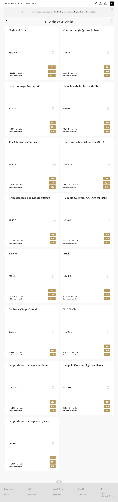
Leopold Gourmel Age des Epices (29, 421)
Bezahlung (8, 489)
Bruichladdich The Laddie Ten (81, 86)
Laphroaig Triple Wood (23, 309)
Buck (66, 253)
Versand (7, 494)
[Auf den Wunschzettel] (54, 52)
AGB (29, 489)
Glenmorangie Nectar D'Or (25, 86)
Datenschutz (32, 494)
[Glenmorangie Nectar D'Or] (32, 109)
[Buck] (87, 276)
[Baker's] (32, 276)
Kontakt (81, 489)
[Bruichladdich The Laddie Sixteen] (32, 220)
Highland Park (17, 30)
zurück (7, 21)
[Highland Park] (32, 53)
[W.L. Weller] (87, 332)
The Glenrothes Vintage (23, 142)
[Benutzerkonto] (100, 3)
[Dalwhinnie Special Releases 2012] (87, 164)
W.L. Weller (70, 309)
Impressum (56, 494)
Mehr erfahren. (90, 12)
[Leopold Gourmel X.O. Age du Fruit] (87, 220)
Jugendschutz (57, 489)
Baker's (13, 253)
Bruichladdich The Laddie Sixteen (29, 198)
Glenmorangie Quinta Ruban (81, 30)
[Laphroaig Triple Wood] (32, 332)
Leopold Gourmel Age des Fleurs (28, 365)
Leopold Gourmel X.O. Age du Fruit (85, 198)
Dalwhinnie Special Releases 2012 (83, 142)
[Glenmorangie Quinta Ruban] (87, 53)
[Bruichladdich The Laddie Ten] (87, 109)
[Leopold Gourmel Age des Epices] (32, 444)
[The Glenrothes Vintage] (32, 164)
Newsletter (82, 494)
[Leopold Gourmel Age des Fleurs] (32, 388)
